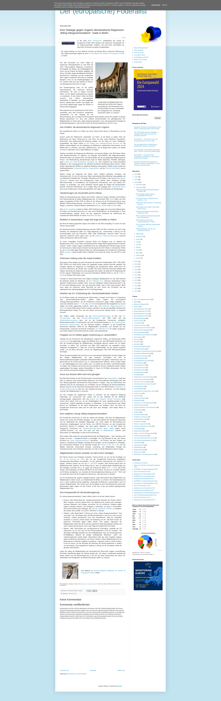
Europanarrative (139, 358)
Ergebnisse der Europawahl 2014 (144, 500)
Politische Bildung (139, 414)
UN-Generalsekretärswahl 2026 (144, 440)
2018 (136, 272)
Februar (138, 255)
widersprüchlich (112, 378)
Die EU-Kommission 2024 (142, 471)
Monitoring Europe (140, 405)
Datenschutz (138, 62)
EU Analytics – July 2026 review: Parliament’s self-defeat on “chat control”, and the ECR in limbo (147, 156)
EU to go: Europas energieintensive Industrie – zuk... (147, 199)
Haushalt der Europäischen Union (144, 391)
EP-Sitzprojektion (139, 332)
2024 (136, 179)
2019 (136, 269)
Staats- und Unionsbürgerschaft (144, 433)
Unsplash (94, 584)
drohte (112, 199)
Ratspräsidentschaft (140, 419)
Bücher (136, 306)
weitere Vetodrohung (70, 209)
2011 (136, 291)
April (137, 250)
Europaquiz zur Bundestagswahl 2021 (146, 483)
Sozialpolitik (138, 428)
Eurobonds (137, 342)
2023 (136, 182)
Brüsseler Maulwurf (140, 304)
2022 (136, 261)
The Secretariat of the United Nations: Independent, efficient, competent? (145, 145)
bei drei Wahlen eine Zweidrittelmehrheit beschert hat (103, 143)
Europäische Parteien (141, 463)
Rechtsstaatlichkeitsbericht (91, 318)
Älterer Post (121, 670)
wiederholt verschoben (93, 215)
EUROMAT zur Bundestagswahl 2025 (146, 469)
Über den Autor (139, 52)
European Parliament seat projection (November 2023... (147, 212)
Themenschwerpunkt (140, 435)
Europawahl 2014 (139, 365)
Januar (138, 258)
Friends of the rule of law (110, 445)
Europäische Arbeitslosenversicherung (146, 351)
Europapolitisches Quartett (142, 360)
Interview (137, 396)
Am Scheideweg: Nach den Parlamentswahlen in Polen (145, 221)
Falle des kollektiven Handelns (102, 508)
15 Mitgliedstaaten (107, 430)
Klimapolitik (137, 400)
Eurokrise (137, 344)
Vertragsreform (138, 445)
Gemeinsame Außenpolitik (142, 379)
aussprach (67, 252)
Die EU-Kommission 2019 (142, 485)
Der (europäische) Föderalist (103, 11)
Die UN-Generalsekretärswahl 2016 (145, 495)
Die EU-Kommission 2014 (142, 497)
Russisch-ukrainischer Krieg (143, 426)
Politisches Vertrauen (140, 417)
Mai (99, 205)
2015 (136, 280)
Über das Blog (138, 50)
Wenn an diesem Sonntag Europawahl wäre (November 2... (148, 216)
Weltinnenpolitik (139, 450)
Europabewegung (139, 349)
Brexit (136, 302)
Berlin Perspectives (95, 41)
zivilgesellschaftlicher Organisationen (86, 168)
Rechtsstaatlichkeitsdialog (101, 316)
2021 (136, 264)
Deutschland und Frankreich (143, 328)
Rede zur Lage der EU (141, 424)
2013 (136, 286)
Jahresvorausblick (139, 398)
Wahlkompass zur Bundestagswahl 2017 (147, 493)
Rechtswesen (138, 421)
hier (153, 554)
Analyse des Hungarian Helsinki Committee (105, 399)
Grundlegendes (139, 386)
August (138, 239)
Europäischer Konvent (141, 356)
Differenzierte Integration (142, 330)
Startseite (93, 670)
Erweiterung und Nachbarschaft (144, 335)
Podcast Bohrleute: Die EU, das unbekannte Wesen (146, 229)
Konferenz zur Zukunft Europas (143, 403)
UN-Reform (137, 443)
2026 (136, 174)
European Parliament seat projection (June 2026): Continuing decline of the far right (147, 127)
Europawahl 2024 (139, 370)
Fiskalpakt (137, 374)
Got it (164, 5)
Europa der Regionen (141, 346)
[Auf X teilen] (92, 591)
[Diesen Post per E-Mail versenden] (87, 591)
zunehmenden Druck (118, 187)
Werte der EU (72, 593)
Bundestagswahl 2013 (141, 309)
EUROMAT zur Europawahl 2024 (144, 476)
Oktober (104, 205)
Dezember (139, 184)
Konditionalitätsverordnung (68, 320)
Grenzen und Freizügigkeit (142, 381)
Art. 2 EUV (112, 468)
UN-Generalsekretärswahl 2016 (144, 438)
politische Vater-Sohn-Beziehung (107, 236)
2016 (136, 277)
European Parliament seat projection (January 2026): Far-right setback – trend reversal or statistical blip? (147, 163)
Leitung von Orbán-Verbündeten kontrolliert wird (81, 162)
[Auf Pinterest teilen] (96, 591)
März (138, 253)
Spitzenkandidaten (140, 431)
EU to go (137, 339)
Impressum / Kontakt (140, 59)
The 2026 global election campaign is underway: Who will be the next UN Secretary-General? (146, 133)
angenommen (64, 341)
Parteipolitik (137, 410)
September (139, 236)
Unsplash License (85, 584)
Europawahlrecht (139, 372)
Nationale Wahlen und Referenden (145, 407)
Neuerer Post (64, 670)
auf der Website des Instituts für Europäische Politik (106, 53)
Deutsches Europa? (140, 325)
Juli (137, 242)
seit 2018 (91, 304)
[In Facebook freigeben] (94, 591)
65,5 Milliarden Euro (96, 281)
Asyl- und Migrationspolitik (142, 299)
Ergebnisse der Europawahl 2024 (144, 474)
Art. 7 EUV (80, 304)
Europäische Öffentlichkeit (142, 353)
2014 (136, 283)
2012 (136, 288)
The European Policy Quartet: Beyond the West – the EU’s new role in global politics (147, 150)
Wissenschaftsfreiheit (113, 168)
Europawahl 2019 (139, 367)
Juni (137, 244)
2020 (136, 267)
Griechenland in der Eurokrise (143, 384)
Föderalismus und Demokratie (143, 377)
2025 (136, 177)
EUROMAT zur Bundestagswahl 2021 (146, 481)
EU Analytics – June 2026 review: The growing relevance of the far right (146, 140)
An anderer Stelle (139, 55)
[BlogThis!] (90, 591)
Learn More (155, 5)
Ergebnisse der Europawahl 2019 (144, 488)
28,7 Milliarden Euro (102, 329)
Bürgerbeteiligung (139, 318)
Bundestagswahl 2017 (141, 311)
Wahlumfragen (138, 447)
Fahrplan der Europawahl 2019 (144, 490)
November (113, 205)
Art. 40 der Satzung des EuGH (72, 459)
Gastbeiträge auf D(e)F (141, 57)
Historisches (138, 393)
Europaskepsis (138, 363)
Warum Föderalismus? (141, 48)
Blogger (119, 686)
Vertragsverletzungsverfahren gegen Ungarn (98, 428)
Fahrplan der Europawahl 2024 (144, 478)
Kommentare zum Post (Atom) (77, 674)
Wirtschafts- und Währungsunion (144, 454)
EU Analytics (138, 337)
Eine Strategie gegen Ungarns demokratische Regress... (145, 194)
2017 (136, 275)
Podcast (136, 412)
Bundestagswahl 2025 (141, 316)
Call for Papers (138, 320)
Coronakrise (138, 323)
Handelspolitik (138, 389)
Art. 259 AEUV (92, 463)
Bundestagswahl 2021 (141, 313)
